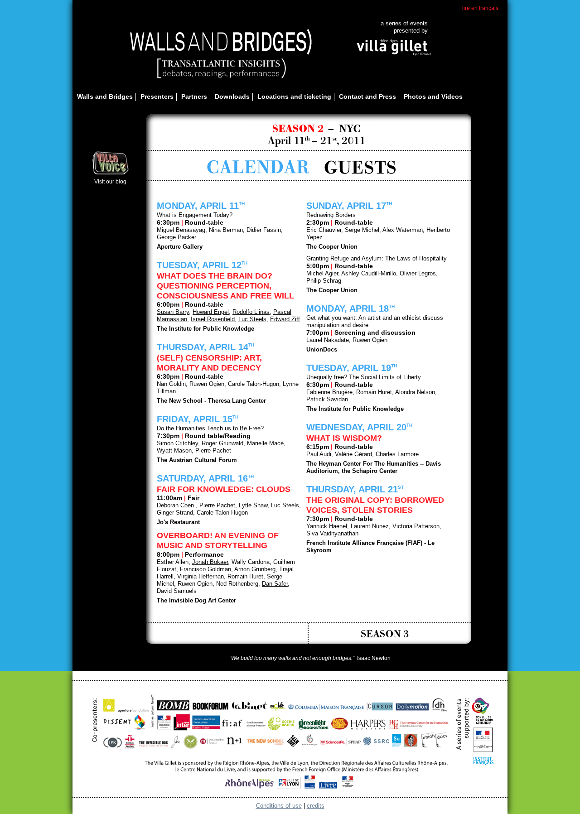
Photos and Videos (433, 96)
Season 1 (230, 633)
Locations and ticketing (294, 96)
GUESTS (361, 167)
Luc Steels (252, 319)
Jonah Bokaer (210, 562)
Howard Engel (211, 311)
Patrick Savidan (327, 399)
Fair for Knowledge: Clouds (223, 489)
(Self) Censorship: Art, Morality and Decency (209, 362)
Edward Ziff (285, 319)
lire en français (480, 8)
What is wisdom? (344, 438)
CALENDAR (258, 167)
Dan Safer (275, 583)
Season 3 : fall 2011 (386, 633)
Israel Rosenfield (213, 319)
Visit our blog (110, 181)
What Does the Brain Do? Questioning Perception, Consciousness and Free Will (225, 285)
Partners (194, 96)
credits (315, 805)
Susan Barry (173, 311)
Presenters (157, 96)
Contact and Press (367, 96)
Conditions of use (279, 805)
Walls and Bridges (105, 96)
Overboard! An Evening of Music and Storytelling (218, 540)
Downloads (232, 96)
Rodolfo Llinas (251, 311)
